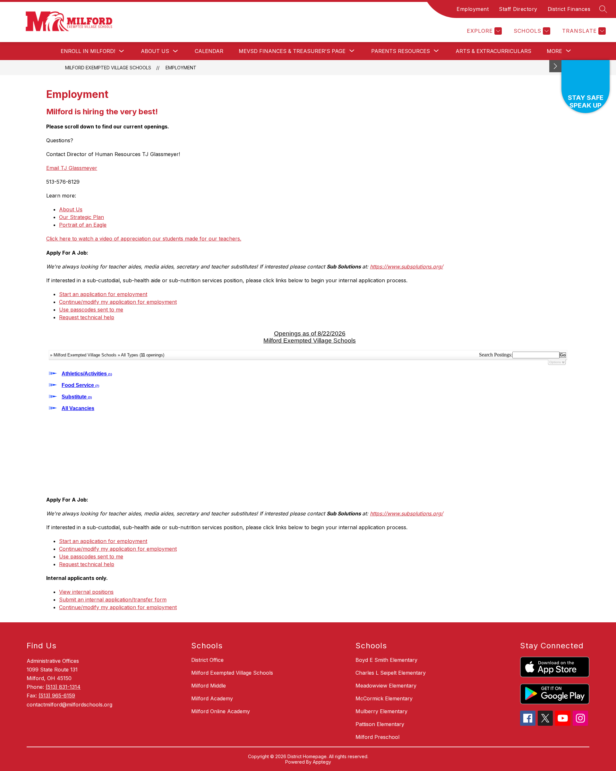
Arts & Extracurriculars (493, 51)
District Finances (569, 9)
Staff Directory (518, 9)
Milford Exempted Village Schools (108, 67)
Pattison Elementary (379, 724)
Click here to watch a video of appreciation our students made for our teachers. (143, 238)
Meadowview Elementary (385, 685)
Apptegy (322, 762)
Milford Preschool (377, 737)
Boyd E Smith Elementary (386, 660)
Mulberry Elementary (381, 711)
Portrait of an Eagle (83, 225)
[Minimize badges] (555, 66)
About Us (155, 51)
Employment (473, 9)
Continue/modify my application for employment (118, 302)
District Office (207, 660)
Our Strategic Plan (81, 217)
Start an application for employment (103, 294)
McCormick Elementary (384, 698)
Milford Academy (212, 698)
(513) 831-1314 (63, 687)
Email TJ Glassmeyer (71, 168)
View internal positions (86, 592)
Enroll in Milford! (88, 51)
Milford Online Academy (220, 711)
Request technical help (86, 317)
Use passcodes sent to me (91, 309)
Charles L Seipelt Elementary (390, 673)
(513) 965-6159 (56, 695)
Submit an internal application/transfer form (113, 599)
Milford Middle (208, 685)
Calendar (209, 51)
